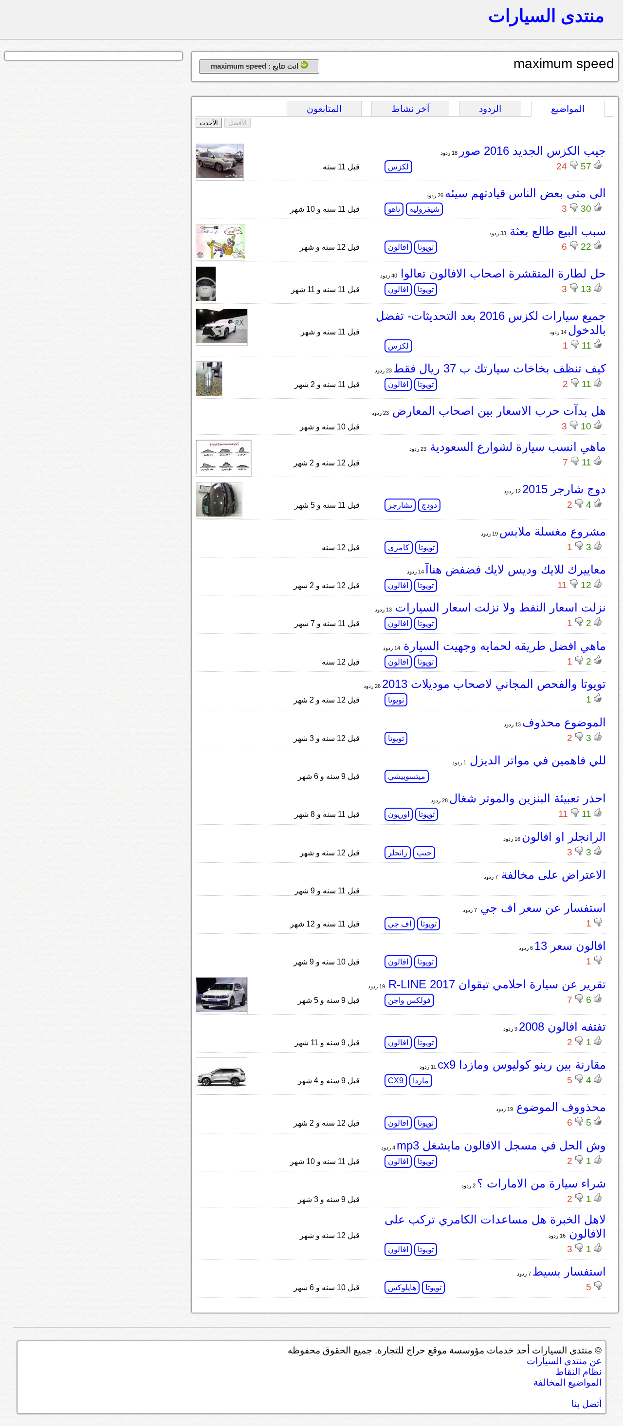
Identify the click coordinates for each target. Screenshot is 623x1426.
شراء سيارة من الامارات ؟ (541, 1183)
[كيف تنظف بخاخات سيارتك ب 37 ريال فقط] (209, 393)
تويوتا (426, 247)
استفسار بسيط (569, 1271)
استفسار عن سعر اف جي (541, 907)
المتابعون (324, 109)
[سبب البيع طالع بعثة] (220, 256)
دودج (429, 505)
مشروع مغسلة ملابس (552, 531)
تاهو (394, 209)
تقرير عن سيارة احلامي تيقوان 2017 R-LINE (495, 984)
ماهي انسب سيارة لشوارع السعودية (516, 446)
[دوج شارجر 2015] (219, 514)
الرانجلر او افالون (564, 836)
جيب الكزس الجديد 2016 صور (532, 150)
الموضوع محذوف (564, 722)
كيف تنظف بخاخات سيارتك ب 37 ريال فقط (499, 368)
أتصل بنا (586, 1404)
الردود (490, 109)
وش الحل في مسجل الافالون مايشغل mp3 (501, 1145)
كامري (398, 547)
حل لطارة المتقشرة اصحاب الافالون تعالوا (501, 273)
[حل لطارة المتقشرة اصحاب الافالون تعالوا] (206, 298)
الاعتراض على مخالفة (552, 874)
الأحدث (209, 123)
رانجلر (397, 853)
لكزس (398, 167)
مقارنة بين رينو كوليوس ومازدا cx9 (522, 1064)
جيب (424, 853)
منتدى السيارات (546, 15)
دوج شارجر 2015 (564, 489)
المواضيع (568, 109)
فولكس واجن (409, 1000)
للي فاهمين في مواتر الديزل (536, 760)
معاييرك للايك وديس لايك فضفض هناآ (515, 569)
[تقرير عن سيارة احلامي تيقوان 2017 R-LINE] (221, 1009)
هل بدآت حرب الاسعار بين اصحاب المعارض (497, 410)
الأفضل (237, 123)
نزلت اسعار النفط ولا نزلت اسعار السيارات (499, 607)
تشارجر (400, 505)
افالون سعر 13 (570, 945)
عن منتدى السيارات (564, 1361)
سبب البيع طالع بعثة (556, 231)
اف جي (399, 924)
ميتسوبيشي (406, 776)
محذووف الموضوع (559, 1106)
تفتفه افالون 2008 (562, 1026)
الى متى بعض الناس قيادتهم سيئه (525, 193)
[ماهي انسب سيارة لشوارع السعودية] (223, 471)
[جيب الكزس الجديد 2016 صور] (219, 175)
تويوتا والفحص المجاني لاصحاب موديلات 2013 (494, 683)
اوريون (398, 814)
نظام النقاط (578, 1372)
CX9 (395, 1080)
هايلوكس (402, 1287)
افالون (398, 247)
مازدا (421, 1080)
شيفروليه (424, 209)
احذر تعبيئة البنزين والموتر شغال (527, 798)
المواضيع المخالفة (567, 1382)
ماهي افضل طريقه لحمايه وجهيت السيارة (503, 645)
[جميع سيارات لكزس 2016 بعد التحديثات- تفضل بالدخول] (221, 340)
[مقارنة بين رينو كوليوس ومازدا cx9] (221, 1089)
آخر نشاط (410, 109)
